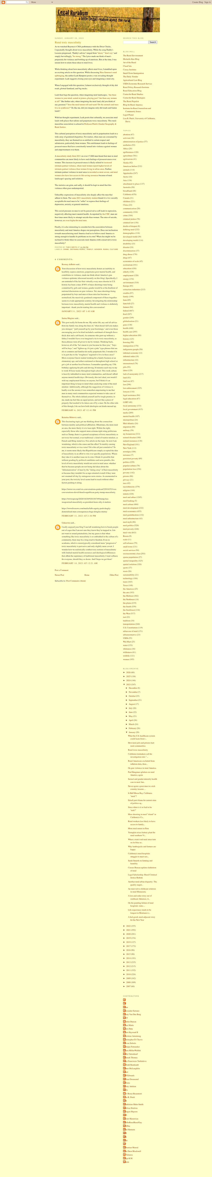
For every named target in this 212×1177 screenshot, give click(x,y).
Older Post (114, 574)
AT (125, 1003)
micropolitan (128, 419)
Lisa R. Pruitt (129, 1097)
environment (128, 282)
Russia (126, 536)
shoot (100, 53)
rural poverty (128, 528)
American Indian (130, 166)
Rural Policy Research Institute (136, 87)
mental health (129, 416)
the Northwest (129, 599)
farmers (126, 307)
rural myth (127, 522)
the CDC (106, 214)
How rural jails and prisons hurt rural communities (141, 744)
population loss (129, 469)
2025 (128, 676)
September (133, 700)
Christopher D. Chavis (133, 1039)
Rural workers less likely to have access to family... (141, 823)
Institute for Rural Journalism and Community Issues (137, 110)
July (131, 708)
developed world (130, 236)
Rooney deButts (68, 264)
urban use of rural (130, 631)
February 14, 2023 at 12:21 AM (80, 563)
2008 (128, 982)
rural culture (110, 249)
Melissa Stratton (131, 1108)
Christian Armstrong (132, 1036)
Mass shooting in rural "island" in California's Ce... (142, 816)
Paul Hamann (129, 1129)
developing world (130, 240)
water (125, 645)
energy (126, 278)
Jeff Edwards (129, 1075)
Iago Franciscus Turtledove (135, 1061)
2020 (128, 934)
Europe (126, 285)
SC (125, 1143)
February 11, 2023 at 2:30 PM (79, 515)
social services (129, 550)
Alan (126, 1007)
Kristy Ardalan (130, 1086)
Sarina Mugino (68, 318)
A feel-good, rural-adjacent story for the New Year (141, 918)
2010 (128, 974)
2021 (128, 930)
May (131, 716)
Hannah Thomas (131, 1057)
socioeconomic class (131, 553)
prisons (126, 476)
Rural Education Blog (132, 90)
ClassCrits (127, 66)
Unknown (66, 522)
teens (125, 581)
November (133, 692)
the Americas (128, 588)
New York (127, 448)
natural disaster (129, 437)
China (125, 204)
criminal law (128, 222)
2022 (128, 925)
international (128, 363)
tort (124, 617)
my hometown (129, 433)
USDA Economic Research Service (137, 83)
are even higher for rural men (75, 220)
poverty (126, 472)
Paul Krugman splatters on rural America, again (141, 773)
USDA (125, 638)
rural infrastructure (131, 518)
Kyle (126, 1089)
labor (125, 370)
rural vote (127, 532)
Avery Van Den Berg (132, 1014)
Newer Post (59, 574)
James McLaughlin (132, 1068)
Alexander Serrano (131, 1010)
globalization (128, 321)
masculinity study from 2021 (69, 156)
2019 (128, 938)
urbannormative (129, 634)
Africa (125, 148)
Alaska (126, 162)
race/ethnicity (129, 486)
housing (126, 342)
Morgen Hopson (131, 1111)
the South (127, 606)
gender (98, 249)
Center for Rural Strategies (134, 97)
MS (125, 1100)
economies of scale (131, 261)
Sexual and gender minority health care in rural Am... (142, 780)
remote (126, 493)
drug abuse (127, 254)
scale (125, 539)
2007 (128, 986)
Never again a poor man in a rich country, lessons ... (141, 788)
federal (126, 310)
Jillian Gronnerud (131, 1079)
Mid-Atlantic (128, 423)
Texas (125, 585)
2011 (128, 970)
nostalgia (127, 451)
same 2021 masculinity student (85, 197)
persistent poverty (130, 458)
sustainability (129, 574)
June (131, 712)
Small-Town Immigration (133, 73)
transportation (129, 624)
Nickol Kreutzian (131, 1118)
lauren (126, 1161)
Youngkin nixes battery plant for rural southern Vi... (141, 834)
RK (125, 1136)
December (133, 688)
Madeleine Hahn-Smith (133, 1104)
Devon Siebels (130, 1043)
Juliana (127, 1082)
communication (129, 208)
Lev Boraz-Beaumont (133, 1093)
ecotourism (127, 264)
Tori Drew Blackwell (132, 1151)
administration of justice (133, 141)
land (125, 377)
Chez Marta (129, 1025)
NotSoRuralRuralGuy (133, 1122)
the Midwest (128, 595)
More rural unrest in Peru (138, 828)
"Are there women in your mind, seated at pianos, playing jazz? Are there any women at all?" (86, 98)
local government (130, 409)
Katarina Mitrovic (69, 417)
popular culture (129, 465)
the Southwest (129, 609)
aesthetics (127, 145)
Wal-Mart (127, 641)
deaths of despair (130, 226)
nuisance (127, 454)
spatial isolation (130, 564)
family (90, 249)
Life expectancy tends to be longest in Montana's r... (139, 911)
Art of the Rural (129, 62)
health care (127, 331)
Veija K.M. (128, 1158)
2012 (128, 966)
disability (127, 243)
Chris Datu (128, 1028)
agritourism (128, 159)
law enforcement (130, 388)
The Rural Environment (133, 55)
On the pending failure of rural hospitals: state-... (140, 904)
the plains (127, 603)
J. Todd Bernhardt (131, 1064)
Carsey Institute (129, 69)
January (132, 732)
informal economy (130, 352)
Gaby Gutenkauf (131, 1054)
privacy (126, 479)
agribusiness (128, 152)
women (126, 659)
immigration (128, 345)
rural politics (128, 525)
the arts (126, 592)
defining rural (78, 249)
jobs (125, 367)
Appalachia (128, 173)
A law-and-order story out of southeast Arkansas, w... (140, 897)
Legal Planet (128, 114)
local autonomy (129, 405)
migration (127, 426)
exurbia (126, 293)
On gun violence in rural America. (142, 768)
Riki (126, 1140)
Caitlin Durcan (130, 1021)
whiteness (127, 648)
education (127, 268)
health (125, 328)
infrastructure (128, 359)
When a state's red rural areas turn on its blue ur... (142, 841)
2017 (128, 946)
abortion (126, 134)
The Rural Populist (131, 101)
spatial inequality (130, 560)
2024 (128, 680)
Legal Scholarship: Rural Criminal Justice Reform (142, 876)
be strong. (77, 56)
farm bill (126, 303)
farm (125, 300)
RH (125, 1133)
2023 (128, 684)
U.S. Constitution (130, 627)
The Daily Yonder (130, 76)
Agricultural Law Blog (132, 80)
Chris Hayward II (131, 1032)
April (131, 720)
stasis (125, 571)
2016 (128, 950)
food (125, 314)
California (127, 194)
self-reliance (128, 543)
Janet (126, 1071)
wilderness (127, 652)
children (126, 201)
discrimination (129, 250)
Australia (127, 187)
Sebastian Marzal (131, 1147)
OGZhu (127, 1126)
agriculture (127, 155)
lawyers (126, 391)
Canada (126, 197)
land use (126, 381)
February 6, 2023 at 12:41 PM (79, 410)
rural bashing (128, 500)
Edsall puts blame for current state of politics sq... (142, 802)
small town (127, 546)
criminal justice (129, 219)
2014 (128, 958)
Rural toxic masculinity (138, 749)
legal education (129, 398)
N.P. (125, 1115)
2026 (128, 672)
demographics (129, 233)
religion (126, 490)
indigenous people (131, 349)
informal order (129, 356)
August (132, 704)
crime (66, 249)
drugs (125, 257)
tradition (126, 620)
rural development (130, 507)
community (128, 212)
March (132, 724)
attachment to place (131, 183)
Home (86, 574)
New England (128, 444)
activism (126, 138)
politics (126, 462)
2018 (128, 942)
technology (128, 578)
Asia (125, 180)
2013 (128, 962)
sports (125, 567)
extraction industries (131, 289)
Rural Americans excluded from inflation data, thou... (141, 762)
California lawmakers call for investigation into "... (140, 755)
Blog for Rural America (132, 104)
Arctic (125, 176)
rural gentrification (131, 514)
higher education (130, 335)
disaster (126, 247)
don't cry (108, 53)
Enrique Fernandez (132, 1046)
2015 (128, 954)
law (124, 384)
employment (128, 275)
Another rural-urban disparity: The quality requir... (142, 883)
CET (126, 1017)
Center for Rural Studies (133, 94)
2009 (128, 978)
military (126, 430)
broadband (127, 190)
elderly (126, 271)
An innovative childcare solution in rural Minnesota (142, 890)
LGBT (125, 402)
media (125, 412)
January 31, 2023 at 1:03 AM (78, 311)
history (126, 338)
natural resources (130, 440)
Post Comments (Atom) (76, 580)
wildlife (126, 655)
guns (125, 324)
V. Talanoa (128, 1154)
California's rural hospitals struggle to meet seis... (139, 855)
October (132, 696)
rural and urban (129, 497)
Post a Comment (61, 570)
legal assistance (129, 395)
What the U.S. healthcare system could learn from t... (141, 737)
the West (126, 613)
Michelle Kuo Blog (131, 59)
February (133, 728)
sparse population (130, 557)
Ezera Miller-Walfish (132, 1050)
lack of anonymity (130, 374)
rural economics (129, 511)
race (124, 483)
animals (126, 169)
